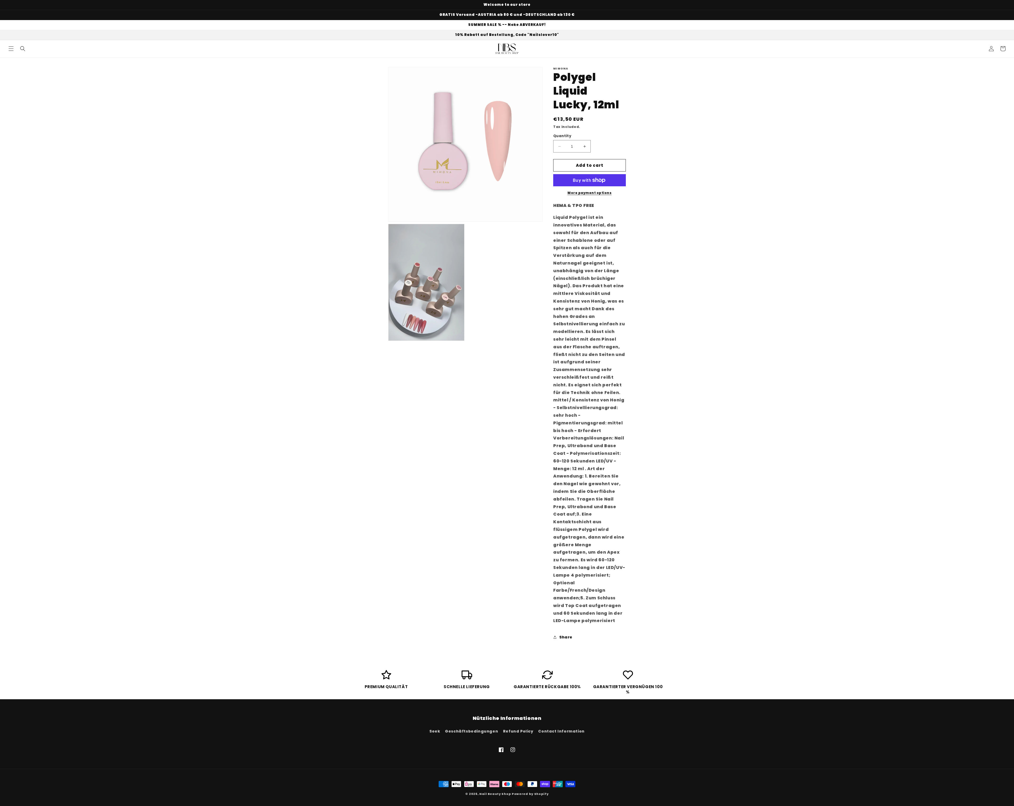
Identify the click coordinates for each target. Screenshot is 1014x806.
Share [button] (565, 637)
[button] (11, 48)
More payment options (589, 193)
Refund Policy (518, 731)
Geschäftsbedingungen (471, 731)
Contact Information (561, 731)
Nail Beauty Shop (495, 794)
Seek (434, 731)
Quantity (562, 135)
